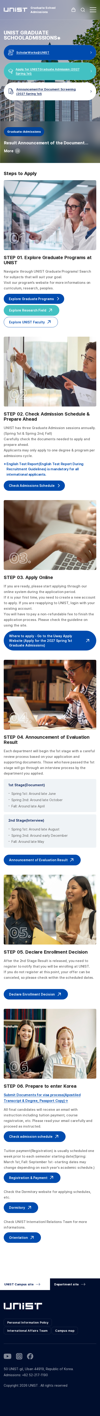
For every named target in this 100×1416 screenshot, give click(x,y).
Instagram (19, 1356)
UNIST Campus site (18, 1284)
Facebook (30, 1356)
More (8, 150)
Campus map (64, 1330)
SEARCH (82, 9)
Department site (66, 1284)
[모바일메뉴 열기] (93, 10)
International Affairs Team (27, 1330)
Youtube (7, 1356)
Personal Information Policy (27, 1322)
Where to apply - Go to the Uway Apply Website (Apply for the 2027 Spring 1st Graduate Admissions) (40, 640)
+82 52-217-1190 (35, 1375)
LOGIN (73, 9)
